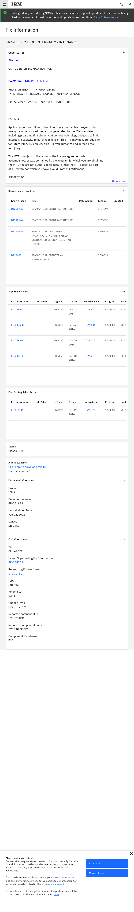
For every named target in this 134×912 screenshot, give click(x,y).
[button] (131, 853)
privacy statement (54, 884)
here (56, 894)
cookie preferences (64, 877)
